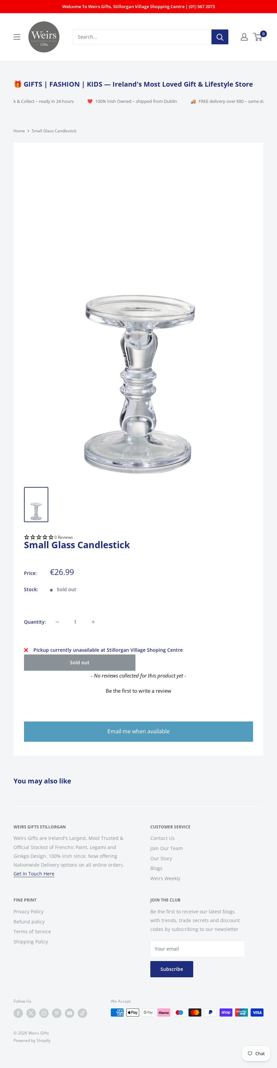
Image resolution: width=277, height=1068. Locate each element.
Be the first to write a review (138, 690)
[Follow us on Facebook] (18, 1013)
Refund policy (29, 921)
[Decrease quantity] (57, 622)
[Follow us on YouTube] (69, 1013)
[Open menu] (17, 37)
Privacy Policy (29, 911)
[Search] (219, 36)
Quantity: (35, 622)
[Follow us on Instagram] (44, 1013)
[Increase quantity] (93, 622)
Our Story (161, 858)
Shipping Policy (31, 941)
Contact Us (162, 838)
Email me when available (138, 731)
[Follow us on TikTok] (82, 1013)
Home (19, 131)
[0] (258, 37)
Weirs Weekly (165, 878)
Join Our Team (166, 848)
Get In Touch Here (34, 873)
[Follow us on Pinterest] (56, 1013)
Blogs (156, 868)
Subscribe (171, 969)
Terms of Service (32, 931)
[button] (138, 537)
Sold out (80, 662)
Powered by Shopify (32, 1040)
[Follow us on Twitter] (31, 1013)
